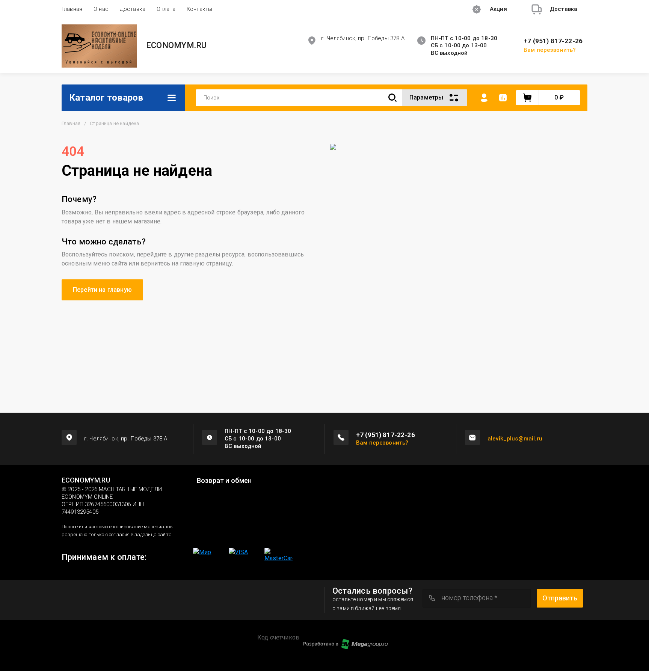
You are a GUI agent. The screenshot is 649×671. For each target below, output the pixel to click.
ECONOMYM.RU (176, 45)
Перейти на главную (102, 289)
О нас (101, 9)
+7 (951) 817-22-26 (553, 41)
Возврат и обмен (224, 480)
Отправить (559, 598)
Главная (72, 9)
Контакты (199, 9)
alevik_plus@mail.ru (515, 438)
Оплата (166, 9)
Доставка (132, 9)
